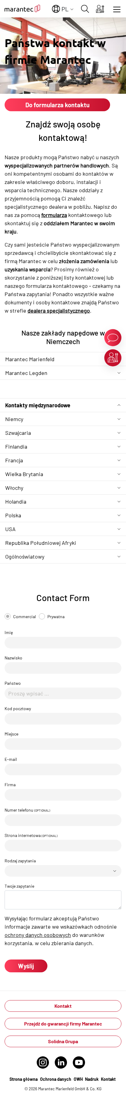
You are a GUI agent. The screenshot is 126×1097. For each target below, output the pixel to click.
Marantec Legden (26, 372)
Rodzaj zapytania (20, 860)
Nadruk (91, 1079)
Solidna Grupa (63, 1041)
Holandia (15, 501)
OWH (79, 1079)
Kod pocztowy (18, 708)
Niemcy (14, 419)
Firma (10, 784)
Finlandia (16, 446)
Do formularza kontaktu (57, 104)
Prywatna (56, 616)
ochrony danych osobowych (38, 934)
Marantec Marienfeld (29, 359)
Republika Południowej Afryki (40, 542)
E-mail (11, 759)
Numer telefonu (27, 810)
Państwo (13, 683)
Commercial (24, 616)
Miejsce (11, 733)
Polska (13, 515)
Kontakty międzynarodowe (37, 405)
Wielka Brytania (24, 474)
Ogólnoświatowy (24, 556)
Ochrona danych (55, 1079)
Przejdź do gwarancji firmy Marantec (63, 1023)
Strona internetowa (31, 835)
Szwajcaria (18, 432)
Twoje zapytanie (19, 886)
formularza (54, 214)
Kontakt (63, 1006)
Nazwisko (13, 657)
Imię (9, 632)
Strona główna (23, 1079)
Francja (14, 460)
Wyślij (26, 966)
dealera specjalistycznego (59, 310)
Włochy (14, 487)
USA (10, 529)
